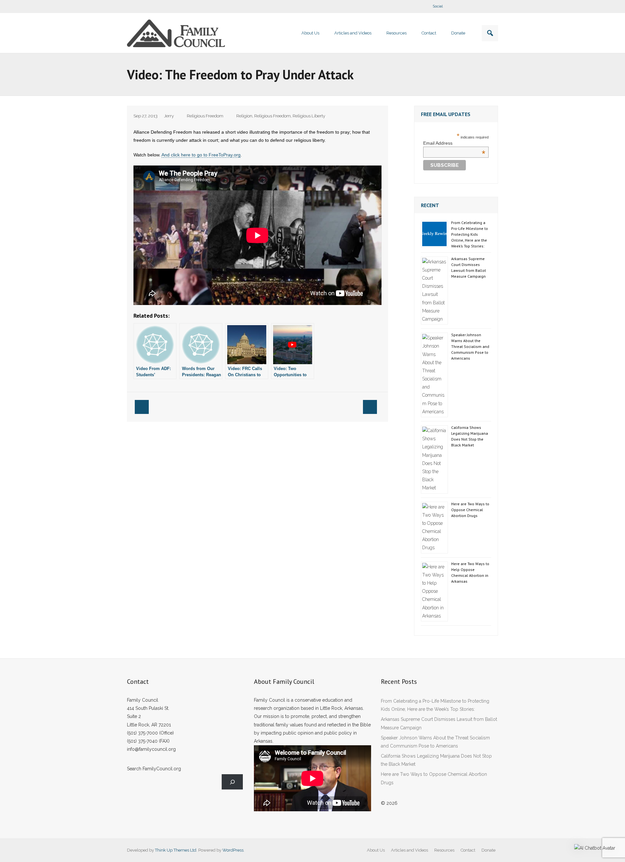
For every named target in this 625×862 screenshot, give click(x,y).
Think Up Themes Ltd (175, 850)
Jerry (169, 115)
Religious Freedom (205, 115)
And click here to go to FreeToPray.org (201, 154)
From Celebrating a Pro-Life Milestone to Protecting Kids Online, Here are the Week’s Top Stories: (469, 234)
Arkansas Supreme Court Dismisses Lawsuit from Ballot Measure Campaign (468, 267)
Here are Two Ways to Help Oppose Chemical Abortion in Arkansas (470, 572)
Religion (244, 115)
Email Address (454, 143)
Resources (444, 850)
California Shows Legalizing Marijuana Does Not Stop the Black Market (469, 436)
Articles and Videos (409, 850)
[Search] (232, 781)
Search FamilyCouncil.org (154, 768)
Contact (468, 850)
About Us (376, 850)
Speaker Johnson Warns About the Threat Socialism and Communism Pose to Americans (470, 346)
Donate (488, 850)
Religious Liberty (309, 115)
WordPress (232, 850)
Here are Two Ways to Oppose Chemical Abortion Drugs (470, 509)
